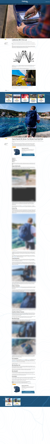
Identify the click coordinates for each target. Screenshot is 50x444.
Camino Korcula (20, 287)
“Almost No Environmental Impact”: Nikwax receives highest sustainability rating (8, 98)
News (5, 39)
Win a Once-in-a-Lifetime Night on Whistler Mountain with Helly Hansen (17, 98)
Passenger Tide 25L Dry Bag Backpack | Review (17, 401)
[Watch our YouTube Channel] (46, 1)
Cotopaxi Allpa (23, 359)
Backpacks (6, 138)
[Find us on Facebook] (45, 1)
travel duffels (28, 359)
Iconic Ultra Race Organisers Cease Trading (25, 98)
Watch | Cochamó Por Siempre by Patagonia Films (33, 98)
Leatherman (8, 90)
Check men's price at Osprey (28, 391)
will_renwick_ (6, 43)
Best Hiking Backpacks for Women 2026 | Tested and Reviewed (8, 402)
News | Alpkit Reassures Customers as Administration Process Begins (41, 98)
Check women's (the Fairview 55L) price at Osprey (28, 155)
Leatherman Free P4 (17, 65)
